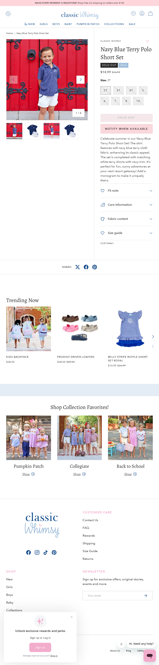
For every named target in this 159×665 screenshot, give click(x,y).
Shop (26, 474)
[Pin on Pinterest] (94, 267)
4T (131, 90)
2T (106, 90)
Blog (128, 650)
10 (138, 101)
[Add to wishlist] (147, 41)
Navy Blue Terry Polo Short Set (32, 33)
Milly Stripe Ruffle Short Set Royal (128, 358)
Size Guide (90, 551)
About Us (115, 650)
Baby (9, 602)
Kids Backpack (17, 356)
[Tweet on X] (77, 267)
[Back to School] (130, 438)
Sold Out (126, 117)
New (9, 579)
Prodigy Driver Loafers (75, 356)
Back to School (130, 466)
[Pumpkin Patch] (28, 438)
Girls (9, 587)
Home (9, 33)
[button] (150, 13)
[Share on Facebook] (86, 267)
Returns (88, 559)
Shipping (89, 543)
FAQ (86, 528)
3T (118, 90)
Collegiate (79, 466)
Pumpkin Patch (88, 24)
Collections (14, 610)
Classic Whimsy (110, 41)
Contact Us (90, 520)
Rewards (89, 535)
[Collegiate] (79, 438)
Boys (9, 595)
